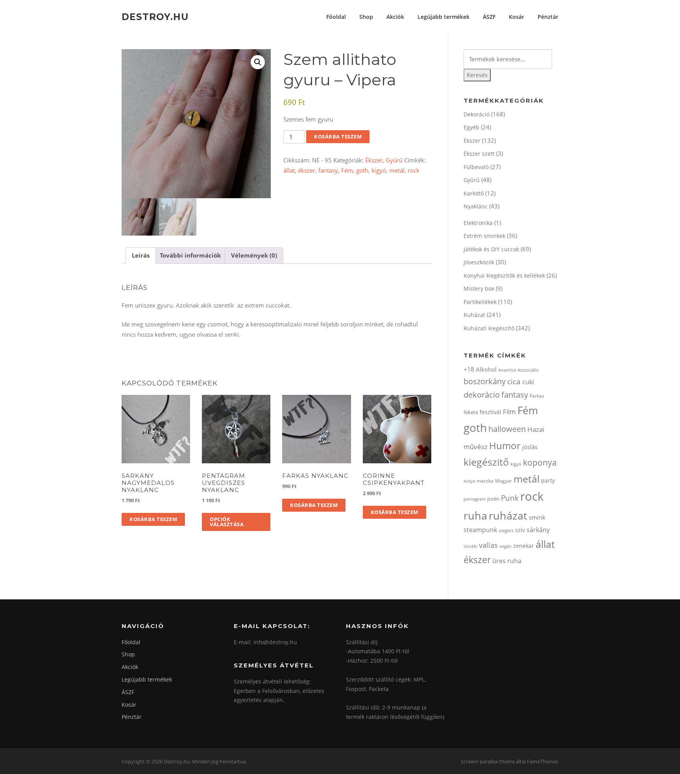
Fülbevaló (476, 167)
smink (537, 517)
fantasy (328, 170)
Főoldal (336, 16)
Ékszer (373, 160)
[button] (258, 62)
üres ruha (506, 561)
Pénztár (548, 16)
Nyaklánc (476, 206)
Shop (366, 16)
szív (520, 530)
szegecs (506, 530)
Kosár (516, 16)
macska (485, 481)
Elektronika (478, 223)
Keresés (477, 75)
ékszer (306, 170)
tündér (470, 546)
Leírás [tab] (141, 255)
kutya (469, 481)
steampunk (480, 529)
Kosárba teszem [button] (153, 519)
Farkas (537, 396)
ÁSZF (489, 16)
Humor (505, 445)
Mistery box (479, 288)
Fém (347, 170)
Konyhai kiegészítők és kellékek (504, 275)
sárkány (538, 529)
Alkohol (486, 369)
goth (362, 170)
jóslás (530, 447)
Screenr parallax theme (488, 761)
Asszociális (528, 370)
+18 (469, 369)
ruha (475, 515)
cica (514, 381)
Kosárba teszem (338, 136)
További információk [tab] (190, 255)
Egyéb (471, 127)
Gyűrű (394, 160)
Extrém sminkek (484, 236)
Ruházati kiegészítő (489, 328)
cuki (528, 382)
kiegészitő (486, 461)
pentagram (475, 499)
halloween (507, 429)
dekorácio (482, 394)
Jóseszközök (479, 262)
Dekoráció (477, 114)
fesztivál (490, 412)
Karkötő (474, 193)
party (548, 480)
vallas (488, 545)
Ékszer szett (479, 153)
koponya (540, 462)
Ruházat (474, 315)
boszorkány (485, 381)
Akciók (395, 16)
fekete (471, 412)
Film (509, 411)
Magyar (503, 481)
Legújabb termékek (443, 16)
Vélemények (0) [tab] (254, 255)
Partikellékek (480, 302)
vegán (505, 546)
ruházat (508, 515)
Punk (510, 497)
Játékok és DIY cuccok (491, 249)
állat (289, 170)
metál (397, 170)
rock (413, 170)
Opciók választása (227, 522)
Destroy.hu (155, 16)
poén (493, 498)
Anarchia (507, 370)
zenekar (523, 545)
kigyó (378, 170)
